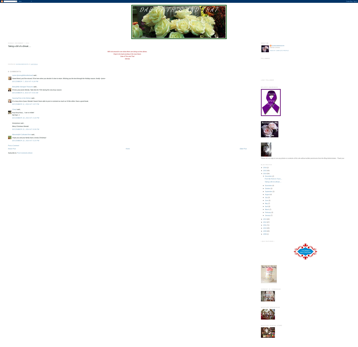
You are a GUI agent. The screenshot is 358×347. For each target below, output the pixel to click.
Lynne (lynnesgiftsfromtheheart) (22, 75)
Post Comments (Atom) (24, 153)
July (266, 197)
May (266, 203)
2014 (265, 173)
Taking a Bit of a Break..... (273, 182)
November (268, 185)
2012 (265, 222)
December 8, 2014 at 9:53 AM (25, 93)
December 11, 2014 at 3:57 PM (25, 104)
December (268, 176)
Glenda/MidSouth (278, 45)
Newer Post (12, 149)
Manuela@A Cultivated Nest (21, 134)
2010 (265, 228)
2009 (265, 231)
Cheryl (14, 109)
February (268, 212)
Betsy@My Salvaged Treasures (22, 87)
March (267, 209)
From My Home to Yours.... (273, 179)
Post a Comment (13, 145)
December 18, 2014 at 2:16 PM (25, 118)
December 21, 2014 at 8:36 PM (25, 129)
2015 (265, 170)
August (267, 194)
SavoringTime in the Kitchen (21, 98)
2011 (265, 225)
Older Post (243, 149)
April (266, 206)
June (267, 200)
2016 (265, 167)
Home (128, 149)
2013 (265, 219)
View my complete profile (279, 50)
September (269, 191)
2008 (265, 234)
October (268, 188)
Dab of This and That (179, 9)
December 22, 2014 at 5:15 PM (25, 140)
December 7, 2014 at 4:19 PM (25, 81)
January (268, 215)
